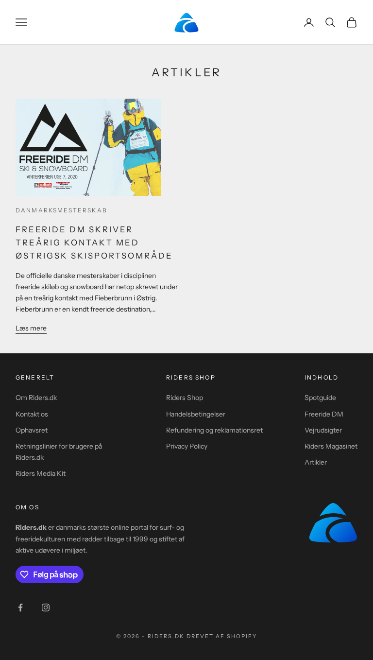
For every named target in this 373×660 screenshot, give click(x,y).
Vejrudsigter (323, 430)
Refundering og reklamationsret (214, 430)
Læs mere (31, 328)
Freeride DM (324, 414)
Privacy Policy (186, 446)
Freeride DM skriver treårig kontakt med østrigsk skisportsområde (94, 243)
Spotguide (320, 397)
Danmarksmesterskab (61, 210)
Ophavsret (32, 430)
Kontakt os (32, 414)
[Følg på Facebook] (20, 607)
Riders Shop (184, 397)
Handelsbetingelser (195, 414)
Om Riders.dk (36, 397)
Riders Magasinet (331, 446)
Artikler (316, 462)
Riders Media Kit (41, 473)
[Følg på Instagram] (46, 607)
